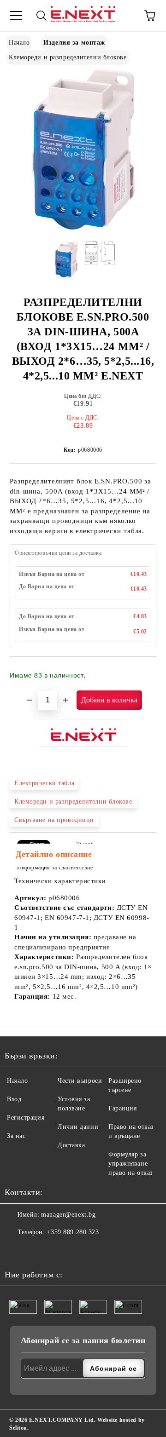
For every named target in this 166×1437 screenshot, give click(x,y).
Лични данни (78, 1126)
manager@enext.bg (68, 1214)
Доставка (71, 1145)
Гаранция (122, 1108)
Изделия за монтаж (74, 42)
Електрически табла (44, 783)
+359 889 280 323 (73, 1232)
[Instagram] (34, 1250)
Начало (19, 42)
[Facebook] (14, 1250)
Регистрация (25, 1117)
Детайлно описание (54, 854)
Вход (14, 1099)
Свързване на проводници (54, 819)
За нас (16, 1135)
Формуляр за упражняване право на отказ (130, 1163)
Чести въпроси (80, 1080)
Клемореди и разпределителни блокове (68, 57)
